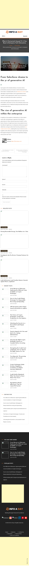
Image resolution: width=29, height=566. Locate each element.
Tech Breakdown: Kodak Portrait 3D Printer (7, 150)
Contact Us (21, 532)
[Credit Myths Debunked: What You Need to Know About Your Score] (5, 377)
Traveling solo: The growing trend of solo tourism (18, 357)
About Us (13, 532)
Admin (12, 63)
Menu (3, 36)
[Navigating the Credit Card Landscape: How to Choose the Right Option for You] (5, 350)
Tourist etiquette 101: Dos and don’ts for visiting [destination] (18, 333)
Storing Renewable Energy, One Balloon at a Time (14, 231)
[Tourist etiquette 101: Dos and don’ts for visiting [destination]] (5, 334)
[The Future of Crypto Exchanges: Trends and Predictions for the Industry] (5, 317)
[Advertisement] (14, 14)
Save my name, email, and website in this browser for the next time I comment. (14, 197)
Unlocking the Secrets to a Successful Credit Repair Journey (17, 325)
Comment (5, 165)
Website (4, 189)
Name (4, 179)
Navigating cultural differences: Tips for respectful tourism (16, 384)
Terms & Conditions (14, 535)
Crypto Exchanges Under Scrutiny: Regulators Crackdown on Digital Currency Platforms (17, 367)
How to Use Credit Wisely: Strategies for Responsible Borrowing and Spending (17, 300)
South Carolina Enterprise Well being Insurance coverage (22, 151)
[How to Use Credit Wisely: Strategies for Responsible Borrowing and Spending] (5, 301)
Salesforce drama (21, 91)
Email (3, 184)
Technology (6, 62)
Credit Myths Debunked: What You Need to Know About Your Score (17, 376)
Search (25, 36)
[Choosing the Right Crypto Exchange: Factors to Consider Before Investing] (5, 342)
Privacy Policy (19, 533)
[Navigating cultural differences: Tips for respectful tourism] (5, 385)
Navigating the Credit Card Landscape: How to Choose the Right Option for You (18, 349)
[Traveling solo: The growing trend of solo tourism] (5, 359)
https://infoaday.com (16, 141)
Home (6, 532)
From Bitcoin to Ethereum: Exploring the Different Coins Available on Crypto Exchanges (18, 291)
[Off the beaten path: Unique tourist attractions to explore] (5, 309)
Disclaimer (9, 533)
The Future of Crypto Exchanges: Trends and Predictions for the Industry (18, 316)
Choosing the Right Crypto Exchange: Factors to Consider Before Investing (17, 341)
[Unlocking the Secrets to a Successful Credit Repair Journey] (5, 325)
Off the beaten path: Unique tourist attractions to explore (18, 307)
